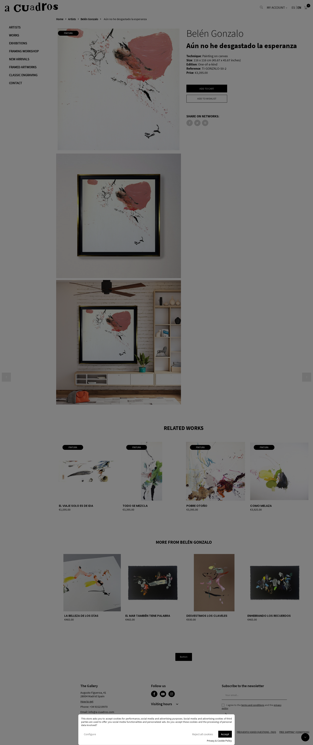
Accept (225, 734)
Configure (90, 734)
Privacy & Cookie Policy (219, 740)
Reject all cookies (202, 734)
